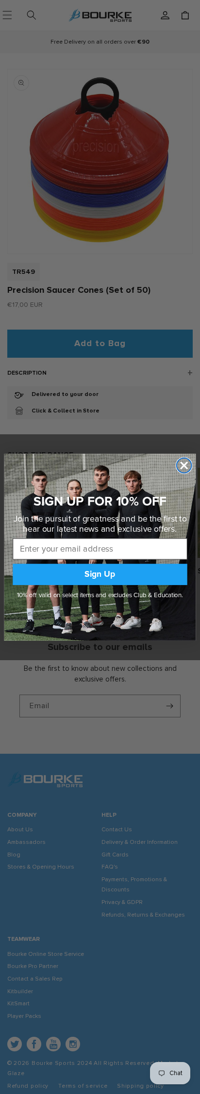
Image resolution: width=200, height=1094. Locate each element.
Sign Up (100, 574)
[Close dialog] (184, 465)
